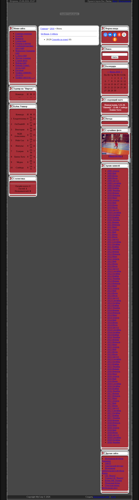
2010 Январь (113, 193)
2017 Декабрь (113, 418)
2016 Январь (113, 369)
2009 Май (111, 173)
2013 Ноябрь (113, 305)
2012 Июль (112, 266)
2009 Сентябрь (114, 183)
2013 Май (111, 291)
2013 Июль (112, 295)
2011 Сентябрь (114, 242)
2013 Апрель (113, 288)
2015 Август (113, 357)
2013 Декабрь (113, 308)
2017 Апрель (113, 401)
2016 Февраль (113, 371)
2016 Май (111, 379)
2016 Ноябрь (113, 388)
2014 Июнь (112, 322)
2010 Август (113, 210)
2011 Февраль (113, 225)
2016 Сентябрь (114, 383)
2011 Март (112, 227)
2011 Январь (113, 222)
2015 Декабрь (113, 366)
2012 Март (112, 256)
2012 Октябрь (113, 273)
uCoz (113, 497)
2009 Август (113, 180)
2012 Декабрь (113, 278)
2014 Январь (113, 310)
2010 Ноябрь (113, 217)
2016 (52, 28)
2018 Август (113, 435)
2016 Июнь (112, 381)
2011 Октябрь (113, 244)
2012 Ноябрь (113, 276)
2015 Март (112, 344)
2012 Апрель (113, 259)
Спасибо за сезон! (60, 39)
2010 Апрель (113, 200)
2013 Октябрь (113, 303)
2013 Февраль (113, 283)
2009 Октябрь (113, 185)
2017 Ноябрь (113, 415)
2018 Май (111, 430)
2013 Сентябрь (114, 300)
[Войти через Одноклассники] (115, 39)
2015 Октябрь (113, 361)
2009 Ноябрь (113, 188)
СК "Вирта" (110, 475)
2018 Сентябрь (114, 437)
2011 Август (113, 239)
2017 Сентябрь (114, 410)
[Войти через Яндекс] (119, 35)
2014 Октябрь (113, 332)
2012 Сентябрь (114, 271)
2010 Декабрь (113, 220)
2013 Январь (113, 281)
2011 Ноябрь (113, 247)
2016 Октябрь (113, 386)
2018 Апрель (113, 427)
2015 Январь (113, 339)
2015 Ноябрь (113, 364)
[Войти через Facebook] (115, 35)
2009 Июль (112, 178)
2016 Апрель (113, 376)
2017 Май (111, 403)
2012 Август (113, 269)
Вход (115, 1)
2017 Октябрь (113, 413)
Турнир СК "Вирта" (114, 478)
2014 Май (111, 320)
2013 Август (113, 298)
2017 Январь (113, 393)
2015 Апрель (113, 347)
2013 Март (112, 286)
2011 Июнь (112, 234)
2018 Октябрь (113, 440)
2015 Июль (112, 354)
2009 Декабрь (113, 190)
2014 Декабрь (113, 337)
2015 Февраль (113, 342)
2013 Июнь (112, 293)
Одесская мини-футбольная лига (111, 486)
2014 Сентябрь (114, 330)
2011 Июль (112, 237)
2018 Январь (113, 420)
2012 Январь (113, 251)
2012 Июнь (112, 264)
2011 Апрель (113, 229)
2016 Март (112, 374)
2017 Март (112, 398)
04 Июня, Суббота (49, 34)
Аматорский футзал (114, 466)
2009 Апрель (113, 171)
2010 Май (111, 202)
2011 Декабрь (113, 249)
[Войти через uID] (105, 35)
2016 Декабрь (113, 391)
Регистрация (124, 1)
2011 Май (111, 232)
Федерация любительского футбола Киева (113, 470)
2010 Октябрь (113, 215)
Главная (44, 28)
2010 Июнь (112, 205)
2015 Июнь (112, 352)
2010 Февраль (113, 195)
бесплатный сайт (101, 497)
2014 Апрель (113, 317)
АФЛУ (108, 463)
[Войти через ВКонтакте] (110, 35)
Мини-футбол (115, 156)
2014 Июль (112, 325)
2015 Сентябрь (114, 359)
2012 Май (111, 261)
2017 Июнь (112, 405)
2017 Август (113, 408)
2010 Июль (112, 207)
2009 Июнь (112, 176)
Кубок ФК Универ (113, 480)
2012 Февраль (113, 254)
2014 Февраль (113, 313)
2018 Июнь (112, 432)
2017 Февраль (113, 396)
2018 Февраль (113, 423)
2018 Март (112, 425)
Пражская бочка (112, 483)
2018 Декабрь (113, 442)
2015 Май (111, 349)
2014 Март (112, 315)
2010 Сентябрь (114, 212)
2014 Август (113, 327)
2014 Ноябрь (113, 335)
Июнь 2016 (115, 72)
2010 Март (112, 198)
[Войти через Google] (124, 34)
